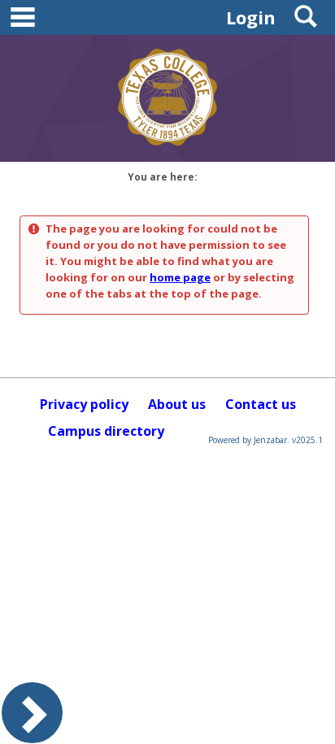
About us (177, 404)
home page (180, 277)
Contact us (260, 404)
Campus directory (106, 431)
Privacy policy (84, 404)
